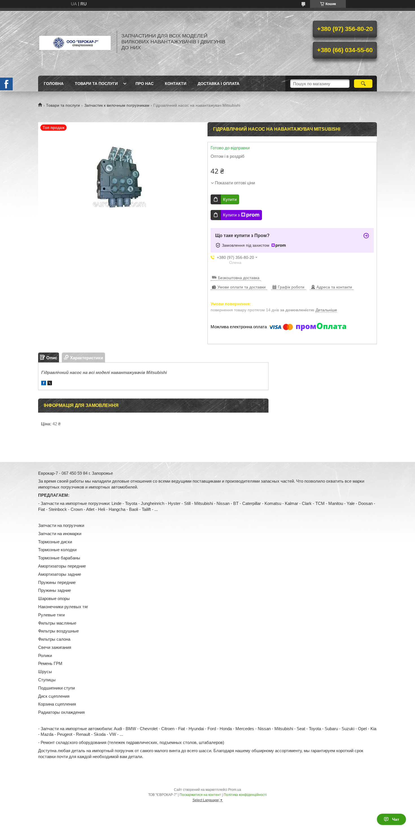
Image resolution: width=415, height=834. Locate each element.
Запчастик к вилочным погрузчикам (116, 105)
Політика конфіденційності (245, 795)
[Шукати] (363, 83)
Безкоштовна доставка (238, 277)
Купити (230, 199)
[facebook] (43, 383)
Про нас (145, 83)
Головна (54, 83)
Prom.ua (234, 790)
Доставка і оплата (218, 83)
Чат (395, 819)
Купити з (231, 215)
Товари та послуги (96, 83)
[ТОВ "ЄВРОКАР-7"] (75, 41)
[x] (49, 383)
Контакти (175, 83)
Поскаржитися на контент (200, 795)
